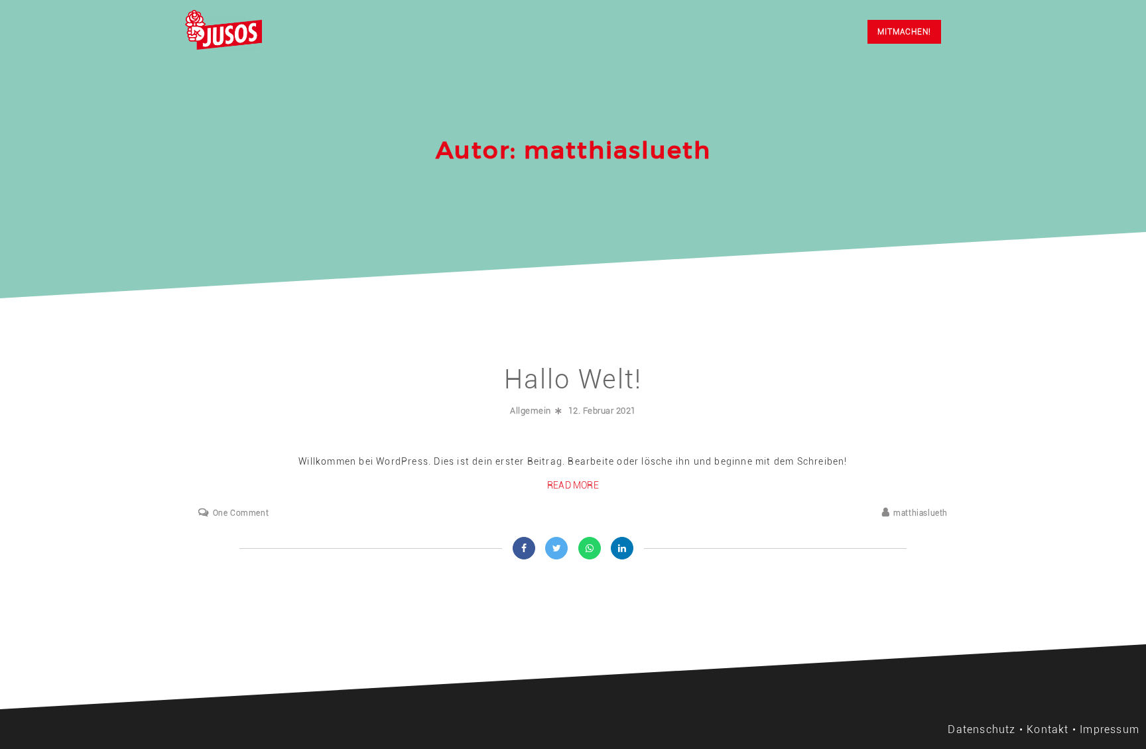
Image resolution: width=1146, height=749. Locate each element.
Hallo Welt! (573, 379)
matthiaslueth (920, 513)
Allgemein (530, 411)
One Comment (241, 513)
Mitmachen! (904, 31)
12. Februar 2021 (602, 411)
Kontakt (1047, 729)
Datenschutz (981, 729)
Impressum (1109, 729)
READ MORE (573, 485)
